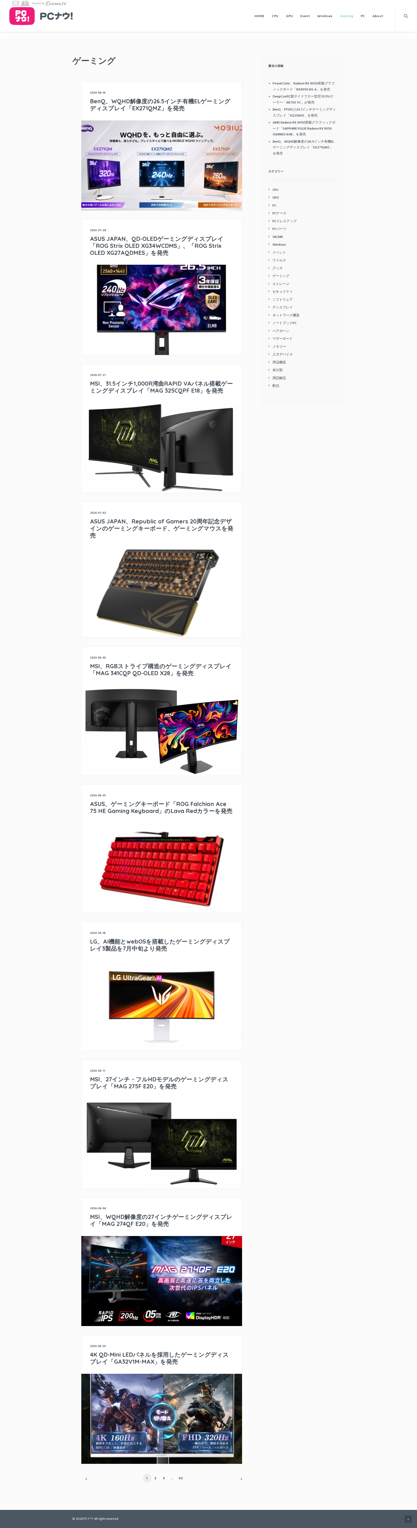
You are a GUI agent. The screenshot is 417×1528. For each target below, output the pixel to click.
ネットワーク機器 (285, 315)
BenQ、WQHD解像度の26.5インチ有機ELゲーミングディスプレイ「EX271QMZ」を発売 (160, 104)
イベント (279, 253)
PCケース (279, 213)
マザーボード (282, 339)
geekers (25, 3)
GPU (289, 16)
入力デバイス (282, 354)
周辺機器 (279, 362)
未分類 (277, 370)
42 (181, 1478)
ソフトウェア (282, 300)
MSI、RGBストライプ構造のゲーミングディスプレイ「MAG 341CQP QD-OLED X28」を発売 (161, 669)
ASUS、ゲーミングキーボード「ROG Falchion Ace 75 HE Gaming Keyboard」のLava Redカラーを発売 (161, 807)
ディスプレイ (282, 307)
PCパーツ (279, 229)
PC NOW (16, 3)
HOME (259, 16)
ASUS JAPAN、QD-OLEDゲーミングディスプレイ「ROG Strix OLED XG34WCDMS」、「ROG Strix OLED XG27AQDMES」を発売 (156, 245)
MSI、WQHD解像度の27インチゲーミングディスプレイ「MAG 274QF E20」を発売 (161, 1220)
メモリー (279, 347)
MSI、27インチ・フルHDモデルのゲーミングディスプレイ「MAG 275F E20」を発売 (159, 1083)
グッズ (277, 268)
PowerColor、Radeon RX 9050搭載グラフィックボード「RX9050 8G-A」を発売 (304, 86)
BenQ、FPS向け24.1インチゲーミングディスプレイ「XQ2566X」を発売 (304, 112)
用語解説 (279, 378)
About (378, 16)
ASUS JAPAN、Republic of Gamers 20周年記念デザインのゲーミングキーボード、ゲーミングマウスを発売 (161, 528)
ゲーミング (280, 276)
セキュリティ (282, 292)
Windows (325, 16)
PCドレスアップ (284, 221)
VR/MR (277, 237)
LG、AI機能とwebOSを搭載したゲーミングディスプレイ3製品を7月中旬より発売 (160, 945)
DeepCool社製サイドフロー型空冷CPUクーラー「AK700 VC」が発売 (303, 99)
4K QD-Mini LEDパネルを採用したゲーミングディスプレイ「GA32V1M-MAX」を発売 (159, 1358)
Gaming (346, 16)
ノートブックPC (284, 323)
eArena (49, 3)
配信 (275, 386)
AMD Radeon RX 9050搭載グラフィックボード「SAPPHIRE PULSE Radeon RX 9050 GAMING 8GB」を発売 (304, 128)
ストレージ (280, 284)
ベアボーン (280, 331)
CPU (275, 16)
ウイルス (279, 260)
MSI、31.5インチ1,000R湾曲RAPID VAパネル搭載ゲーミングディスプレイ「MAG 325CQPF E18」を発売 (161, 387)
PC (363, 16)
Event (305, 16)
